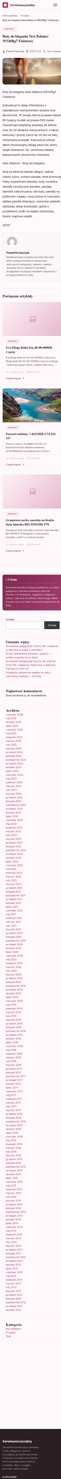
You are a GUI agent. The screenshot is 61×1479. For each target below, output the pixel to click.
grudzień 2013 (14, 1249)
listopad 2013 (13, 1253)
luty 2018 (11, 1061)
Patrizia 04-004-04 (17, 668)
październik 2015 (16, 1166)
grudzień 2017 (14, 1068)
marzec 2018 (13, 1057)
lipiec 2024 (12, 771)
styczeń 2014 (13, 1245)
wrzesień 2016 (14, 1125)
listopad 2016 (13, 1117)
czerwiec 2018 (14, 1046)
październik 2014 (16, 1212)
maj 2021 (11, 914)
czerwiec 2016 (14, 1136)
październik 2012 (16, 1302)
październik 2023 (16, 805)
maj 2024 (11, 778)
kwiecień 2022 (14, 872)
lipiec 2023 (12, 816)
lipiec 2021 (12, 906)
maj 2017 (11, 1095)
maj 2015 (11, 1185)
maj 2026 (11, 718)
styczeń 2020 (14, 974)
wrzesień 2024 (14, 763)
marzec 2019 (13, 1012)
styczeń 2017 (13, 1110)
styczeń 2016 (13, 1155)
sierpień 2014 (13, 1219)
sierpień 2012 (13, 1309)
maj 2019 (11, 1004)
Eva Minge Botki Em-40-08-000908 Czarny (29, 349)
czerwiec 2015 (14, 1181)
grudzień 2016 (14, 1114)
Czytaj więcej (13, 378)
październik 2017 (16, 1076)
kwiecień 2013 (14, 1279)
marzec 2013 (13, 1283)
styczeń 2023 (13, 838)
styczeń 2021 (13, 929)
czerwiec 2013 (14, 1272)
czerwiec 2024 (14, 774)
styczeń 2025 (13, 748)
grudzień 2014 (14, 1204)
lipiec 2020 (12, 951)
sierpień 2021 (13, 903)
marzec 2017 (13, 1102)
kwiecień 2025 (14, 737)
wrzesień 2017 (14, 1080)
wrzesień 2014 (14, 1215)
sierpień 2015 (13, 1174)
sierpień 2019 (13, 993)
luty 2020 (11, 970)
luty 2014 (11, 1242)
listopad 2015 (13, 1163)
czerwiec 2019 (14, 1000)
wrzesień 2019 (14, 989)
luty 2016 (11, 1151)
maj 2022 (11, 869)
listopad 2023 (13, 801)
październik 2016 (16, 1121)
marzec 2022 (13, 876)
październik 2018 (16, 1031)
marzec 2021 (13, 921)
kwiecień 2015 (14, 1189)
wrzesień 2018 (14, 1034)
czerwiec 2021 (14, 910)
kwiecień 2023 (14, 827)
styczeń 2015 (13, 1200)
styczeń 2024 (14, 793)
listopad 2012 (13, 1298)
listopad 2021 (13, 891)
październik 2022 (16, 850)
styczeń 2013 (13, 1291)
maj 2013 (11, 1276)
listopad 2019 (13, 982)
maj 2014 (11, 1230)
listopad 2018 (13, 1027)
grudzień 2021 (14, 887)
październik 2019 (16, 985)
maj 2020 (11, 959)
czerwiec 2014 (14, 1227)
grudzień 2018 (14, 1023)
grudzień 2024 (14, 752)
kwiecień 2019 (14, 1008)
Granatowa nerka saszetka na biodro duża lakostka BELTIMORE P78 (30, 522)
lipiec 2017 (12, 1087)
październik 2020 (16, 940)
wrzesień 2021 (14, 899)
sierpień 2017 (13, 1083)
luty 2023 (11, 835)
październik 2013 (16, 1257)
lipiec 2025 (12, 725)
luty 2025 (11, 744)
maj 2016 (11, 1140)
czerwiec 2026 (14, 714)
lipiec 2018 (12, 1042)
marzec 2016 (13, 1147)
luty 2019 (11, 1016)
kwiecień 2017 (14, 1098)
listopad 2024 (14, 756)
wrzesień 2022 (14, 854)
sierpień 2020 (14, 948)
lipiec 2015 (12, 1178)
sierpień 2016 (13, 1129)
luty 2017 (11, 1106)
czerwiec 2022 (14, 865)
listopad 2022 (13, 846)
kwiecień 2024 (14, 782)
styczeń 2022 (13, 884)
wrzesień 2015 (14, 1170)
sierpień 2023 (13, 812)
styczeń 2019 (13, 1019)
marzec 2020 (13, 967)
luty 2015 (11, 1196)
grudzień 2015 (14, 1159)
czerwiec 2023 (14, 820)
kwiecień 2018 (14, 1053)
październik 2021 (16, 895)
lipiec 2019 (12, 997)
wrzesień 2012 (14, 1306)
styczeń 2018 (13, 1065)
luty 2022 (11, 880)
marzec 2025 (13, 740)
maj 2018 (11, 1049)
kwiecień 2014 (14, 1234)
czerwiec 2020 (14, 955)
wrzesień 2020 (14, 944)
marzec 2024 (14, 786)
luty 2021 (11, 925)
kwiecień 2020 (14, 963)
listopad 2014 (13, 1208)
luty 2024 (11, 789)
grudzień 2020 (14, 933)
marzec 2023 (13, 831)
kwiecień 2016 (14, 1144)
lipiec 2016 (12, 1132)
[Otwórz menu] (55, 5)
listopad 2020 (14, 936)
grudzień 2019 (14, 978)
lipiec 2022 (12, 861)
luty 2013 (11, 1287)
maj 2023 (11, 823)
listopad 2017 (13, 1072)
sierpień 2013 (13, 1264)
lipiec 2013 (12, 1268)
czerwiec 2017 (14, 1091)
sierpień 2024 (14, 767)
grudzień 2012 (14, 1294)
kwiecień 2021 (14, 918)
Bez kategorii (13, 1328)
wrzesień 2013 (14, 1260)
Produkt (10, 29)
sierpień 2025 (13, 722)
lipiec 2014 (12, 1223)
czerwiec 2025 (14, 729)
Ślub (8, 1336)
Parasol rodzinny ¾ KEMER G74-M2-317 (31, 436)
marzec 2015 (13, 1193)
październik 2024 (16, 759)
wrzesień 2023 (14, 808)
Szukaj (10, 619)
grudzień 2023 (14, 797)
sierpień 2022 (13, 857)
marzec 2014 (13, 1238)
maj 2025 (11, 733)
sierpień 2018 (13, 1038)
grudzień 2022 (14, 842)
